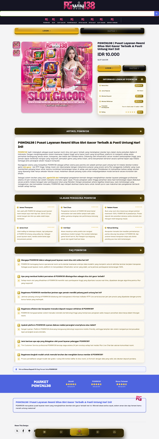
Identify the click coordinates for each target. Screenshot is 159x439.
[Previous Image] (23, 77)
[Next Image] (90, 77)
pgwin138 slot (53, 178)
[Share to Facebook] (23, 431)
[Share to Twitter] (17, 431)
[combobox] (77, 13)
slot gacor (27, 167)
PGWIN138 (22, 152)
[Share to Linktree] (29, 431)
